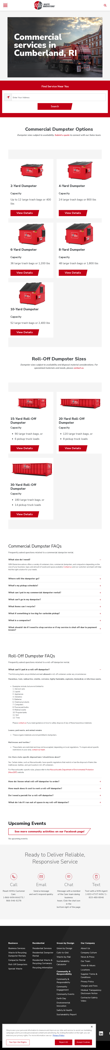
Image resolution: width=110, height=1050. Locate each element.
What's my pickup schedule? (23, 585)
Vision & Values (88, 965)
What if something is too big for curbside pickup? (34, 613)
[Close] (92, 1027)
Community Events (65, 994)
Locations (85, 969)
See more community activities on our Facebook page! (49, 831)
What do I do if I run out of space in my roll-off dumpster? (38, 802)
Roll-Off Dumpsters (17, 964)
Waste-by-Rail (64, 956)
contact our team (38, 750)
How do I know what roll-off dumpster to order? (34, 781)
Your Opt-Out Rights (18, 1042)
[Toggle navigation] (5, 5)
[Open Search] (105, 5)
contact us (78, 368)
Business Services (16, 948)
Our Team (85, 961)
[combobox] (59, 97)
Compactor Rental (16, 960)
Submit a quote (62, 135)
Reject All (63, 1042)
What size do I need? (19, 559)
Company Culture (89, 952)
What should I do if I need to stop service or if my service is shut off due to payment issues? (52, 628)
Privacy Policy (87, 981)
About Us (85, 948)
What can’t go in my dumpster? (24, 599)
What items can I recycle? (21, 606)
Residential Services (42, 948)
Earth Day (61, 998)
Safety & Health (64, 1010)
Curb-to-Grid (62, 952)
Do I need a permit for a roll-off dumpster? (31, 795)
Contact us (67, 567)
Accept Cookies (83, 1042)
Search (55, 106)
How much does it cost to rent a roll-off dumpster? (35, 788)
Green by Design (64, 948)
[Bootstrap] (44, 5)
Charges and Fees (89, 985)
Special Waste (15, 968)
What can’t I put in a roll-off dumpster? (29, 669)
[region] (49, 1036)
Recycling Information (42, 967)
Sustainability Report (67, 1014)
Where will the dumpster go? (23, 578)
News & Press (87, 956)
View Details (24, 213)
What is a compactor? (19, 620)
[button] (69, 891)
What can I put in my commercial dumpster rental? (34, 592)
